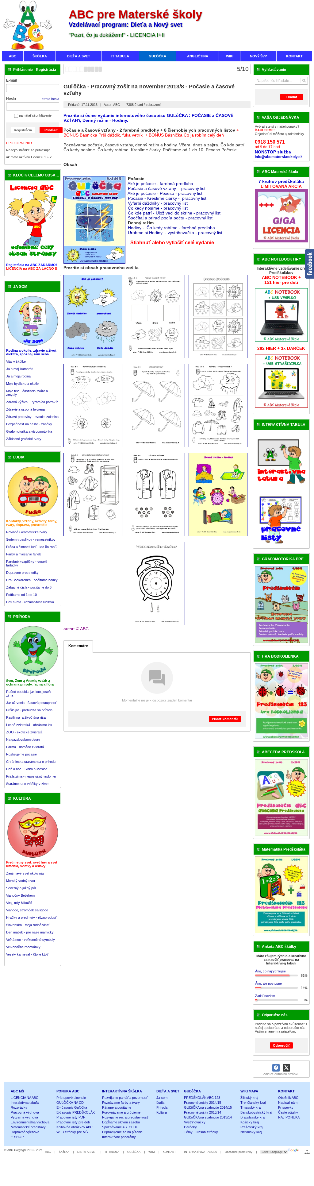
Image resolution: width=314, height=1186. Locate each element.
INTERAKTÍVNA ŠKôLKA (122, 1091)
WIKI (151, 1151)
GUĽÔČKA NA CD (70, 1102)
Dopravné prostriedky (23, 572)
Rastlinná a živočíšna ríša (26, 717)
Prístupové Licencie (71, 1097)
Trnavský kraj (250, 1107)
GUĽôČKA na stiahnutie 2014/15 (208, 1107)
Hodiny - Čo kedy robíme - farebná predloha (171, 227)
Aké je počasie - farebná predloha (160, 183)
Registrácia (23, 130)
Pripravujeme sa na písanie (122, 1132)
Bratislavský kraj (252, 1117)
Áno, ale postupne (268, 983)
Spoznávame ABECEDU (120, 1127)
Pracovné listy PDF (70, 1117)
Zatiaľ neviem (265, 996)
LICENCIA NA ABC (24, 1097)
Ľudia (160, 1102)
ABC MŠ (17, 1091)
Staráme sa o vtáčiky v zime (27, 784)
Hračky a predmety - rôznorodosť (31, 917)
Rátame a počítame (116, 1107)
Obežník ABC (288, 1097)
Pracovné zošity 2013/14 (202, 1112)
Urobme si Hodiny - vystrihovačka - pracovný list (175, 232)
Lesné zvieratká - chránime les (29, 725)
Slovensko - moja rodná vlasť (28, 925)
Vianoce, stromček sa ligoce (27, 910)
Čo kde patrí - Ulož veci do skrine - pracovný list (175, 213)
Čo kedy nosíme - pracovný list (158, 208)
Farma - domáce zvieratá (25, 747)
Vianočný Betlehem (20, 895)
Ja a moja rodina (18, 376)
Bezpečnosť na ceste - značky (29, 424)
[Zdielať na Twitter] (286, 1068)
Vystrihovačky (194, 1122)
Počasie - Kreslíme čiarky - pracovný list (168, 198)
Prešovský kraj (251, 1127)
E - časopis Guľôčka (71, 1107)
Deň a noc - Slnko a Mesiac (26, 769)
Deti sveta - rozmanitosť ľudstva (30, 602)
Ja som (161, 1097)
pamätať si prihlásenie (35, 115)
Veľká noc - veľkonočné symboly (30, 939)
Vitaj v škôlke (16, 361)
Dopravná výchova (25, 1132)
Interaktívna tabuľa (25, 1102)
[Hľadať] (304, 81)
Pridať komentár (225, 719)
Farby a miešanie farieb (23, 554)
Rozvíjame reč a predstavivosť (125, 1117)
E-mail (11, 80)
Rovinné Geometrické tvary (26, 532)
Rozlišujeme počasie (21, 754)
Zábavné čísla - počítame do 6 (29, 587)
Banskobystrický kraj (256, 1112)
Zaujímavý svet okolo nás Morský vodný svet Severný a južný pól (25, 880)
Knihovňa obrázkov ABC (74, 1127)
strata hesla (50, 99)
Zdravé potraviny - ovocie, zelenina (32, 417)
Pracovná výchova (25, 1112)
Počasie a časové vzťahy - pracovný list (166, 188)
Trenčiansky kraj (253, 1102)
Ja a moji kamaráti (19, 369)
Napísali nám (287, 1102)
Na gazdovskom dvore (23, 739)
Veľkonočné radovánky (23, 947)
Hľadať (291, 97)
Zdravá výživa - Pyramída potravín (32, 402)
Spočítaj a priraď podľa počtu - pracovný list (170, 217)
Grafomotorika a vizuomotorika (29, 431)
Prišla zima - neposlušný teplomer (31, 776)
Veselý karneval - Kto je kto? (27, 954)
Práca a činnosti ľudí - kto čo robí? (31, 547)
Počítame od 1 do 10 (21, 595)
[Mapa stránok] (307, 1152)
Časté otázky (288, 1112)
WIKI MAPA (249, 1091)
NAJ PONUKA (289, 1117)
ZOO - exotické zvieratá (24, 732)
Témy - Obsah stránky (201, 1132)
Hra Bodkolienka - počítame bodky (32, 580)
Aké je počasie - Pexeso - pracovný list (165, 193)
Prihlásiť (51, 130)
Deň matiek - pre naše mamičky (30, 932)
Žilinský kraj (249, 1097)
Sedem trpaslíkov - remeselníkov (31, 539)
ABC (48, 1151)
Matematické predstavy (28, 1127)
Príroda (161, 1107)
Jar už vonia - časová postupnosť (31, 703)
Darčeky (190, 1127)
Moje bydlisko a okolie (22, 383)
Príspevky (285, 1107)
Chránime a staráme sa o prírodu (31, 761)
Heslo (11, 99)
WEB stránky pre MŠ (72, 1132)
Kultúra (161, 1112)
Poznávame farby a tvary (121, 1102)
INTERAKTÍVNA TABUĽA (200, 1151)
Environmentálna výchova (30, 1122)
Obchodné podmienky (238, 1151)
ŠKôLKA (64, 1151)
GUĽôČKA (192, 1091)
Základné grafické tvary (23, 439)
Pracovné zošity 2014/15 (202, 1102)
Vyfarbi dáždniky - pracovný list (158, 203)
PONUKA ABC (67, 1091)
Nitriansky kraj (251, 1132)
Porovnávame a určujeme (121, 1112)
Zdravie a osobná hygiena (25, 409)
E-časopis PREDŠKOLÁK (75, 1112)
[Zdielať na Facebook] (276, 1068)
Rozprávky (19, 1107)
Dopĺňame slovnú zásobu (121, 1122)
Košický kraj (249, 1122)
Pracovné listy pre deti (73, 1122)
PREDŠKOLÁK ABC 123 (202, 1097)
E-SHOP (17, 1137)
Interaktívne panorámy (119, 1137)
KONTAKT (286, 1091)
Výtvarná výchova (24, 1117)
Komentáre (78, 646)
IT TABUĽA (112, 1151)
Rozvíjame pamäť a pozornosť (124, 1097)
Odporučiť (281, 1045)
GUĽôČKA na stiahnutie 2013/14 (208, 1117)
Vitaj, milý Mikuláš (19, 903)
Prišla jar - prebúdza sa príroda (29, 710)
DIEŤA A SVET (167, 1091)
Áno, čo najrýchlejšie (270, 971)
